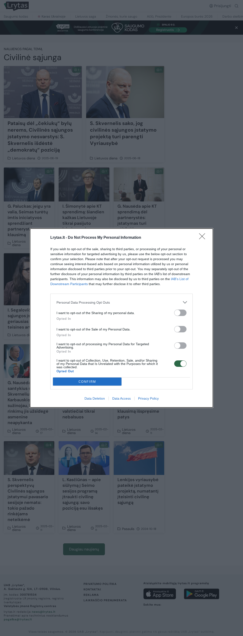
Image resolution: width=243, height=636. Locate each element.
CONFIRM (87, 381)
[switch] (180, 313)
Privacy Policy (148, 398)
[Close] (203, 237)
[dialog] (121, 318)
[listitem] (121, 302)
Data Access (121, 398)
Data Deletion (94, 398)
